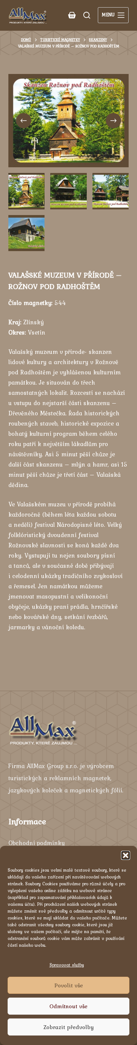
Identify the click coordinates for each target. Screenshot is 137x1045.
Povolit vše (68, 985)
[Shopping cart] (72, 15)
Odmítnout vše (68, 1006)
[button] (125, 855)
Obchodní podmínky (36, 842)
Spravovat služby (66, 965)
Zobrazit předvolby (68, 1027)
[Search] (86, 15)
